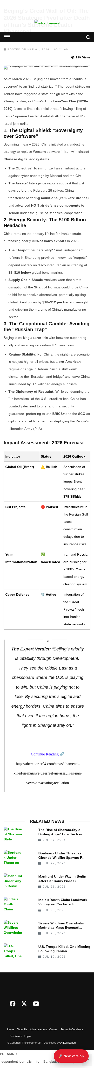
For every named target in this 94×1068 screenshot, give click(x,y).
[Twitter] (24, 1003)
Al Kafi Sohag (68, 1042)
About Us (22, 1029)
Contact (53, 1029)
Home (10, 1029)
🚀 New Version (71, 1056)
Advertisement (38, 1029)
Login (27, 1036)
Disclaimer (16, 1036)
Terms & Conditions (72, 1029)
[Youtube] (36, 1003)
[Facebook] (12, 1003)
